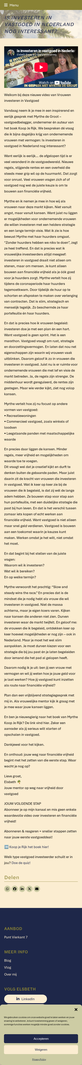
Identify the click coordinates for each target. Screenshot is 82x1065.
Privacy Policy (39, 1059)
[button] (76, 1010)
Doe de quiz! (21, 862)
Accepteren (41, 1038)
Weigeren (41, 1049)
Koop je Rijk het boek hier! (29, 847)
